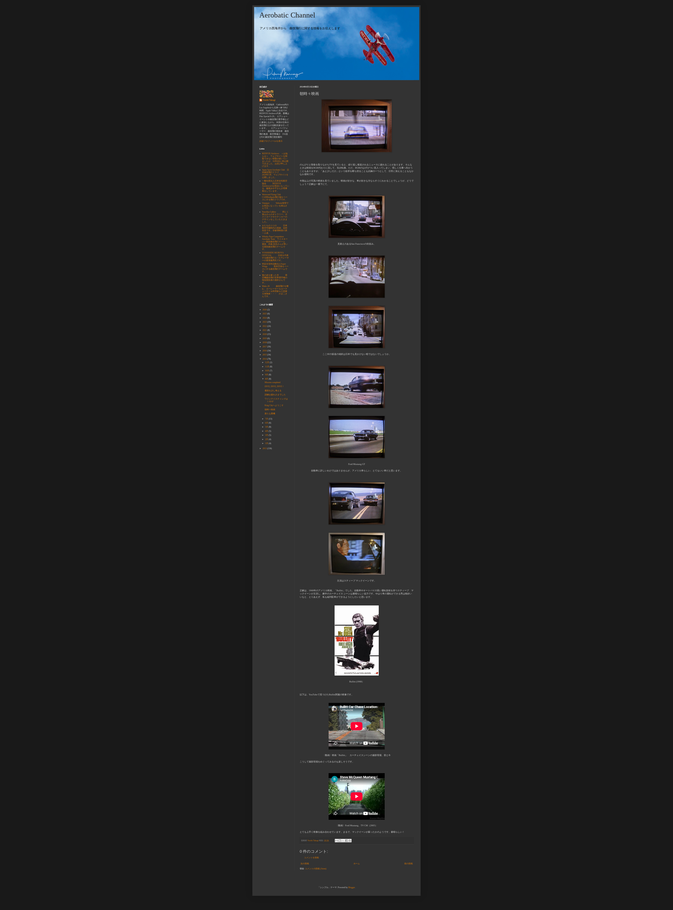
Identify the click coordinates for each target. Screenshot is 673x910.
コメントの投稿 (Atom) (315, 868)
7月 (267, 419)
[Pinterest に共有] (350, 840)
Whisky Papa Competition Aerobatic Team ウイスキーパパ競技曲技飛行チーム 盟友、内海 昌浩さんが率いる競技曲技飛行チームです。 (276, 242)
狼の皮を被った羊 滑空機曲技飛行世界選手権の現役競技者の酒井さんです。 (274, 279)
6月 (267, 423)
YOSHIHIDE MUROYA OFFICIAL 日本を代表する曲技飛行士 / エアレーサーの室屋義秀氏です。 (275, 256)
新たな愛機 (270, 413)
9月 (267, 374)
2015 (265, 354)
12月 (267, 362)
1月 (267, 443)
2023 (265, 322)
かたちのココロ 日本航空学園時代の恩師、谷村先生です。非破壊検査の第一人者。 (274, 229)
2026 (265, 309)
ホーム (357, 863)
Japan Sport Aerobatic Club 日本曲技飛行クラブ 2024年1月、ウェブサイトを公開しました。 (275, 174)
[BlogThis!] (340, 840)
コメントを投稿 (311, 857)
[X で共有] (343, 840)
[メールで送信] (336, 840)
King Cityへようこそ (274, 405)
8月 (267, 379)
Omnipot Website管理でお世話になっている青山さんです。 (275, 205)
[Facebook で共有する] (346, 840)
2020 (265, 334)
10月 (267, 370)
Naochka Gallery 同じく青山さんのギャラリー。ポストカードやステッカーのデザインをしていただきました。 (275, 217)
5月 (267, 427)
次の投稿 (305, 863)
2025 (265, 313)
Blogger (351, 887)
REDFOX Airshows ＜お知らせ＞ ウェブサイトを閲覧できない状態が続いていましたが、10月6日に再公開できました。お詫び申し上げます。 (275, 159)
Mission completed (272, 382)
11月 (267, 366)
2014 (265, 359)
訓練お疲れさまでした (275, 394)
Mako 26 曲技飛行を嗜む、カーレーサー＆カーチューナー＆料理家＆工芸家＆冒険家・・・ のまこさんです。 (275, 291)
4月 (267, 431)
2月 (267, 439)
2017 (265, 346)
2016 (265, 350)
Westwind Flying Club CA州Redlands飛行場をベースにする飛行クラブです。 (274, 197)
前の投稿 (408, 863)
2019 (265, 338)
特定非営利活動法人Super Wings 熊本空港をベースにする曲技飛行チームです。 (275, 268)
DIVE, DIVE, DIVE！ (274, 386)
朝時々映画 (270, 409)
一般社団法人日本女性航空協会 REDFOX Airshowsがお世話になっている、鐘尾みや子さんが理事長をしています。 (275, 186)
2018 (265, 342)
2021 (265, 330)
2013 (265, 448)
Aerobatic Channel (287, 15)
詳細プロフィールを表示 (271, 141)
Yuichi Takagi (269, 100)
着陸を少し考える (273, 390)
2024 (265, 318)
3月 (267, 435)
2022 (265, 326)
